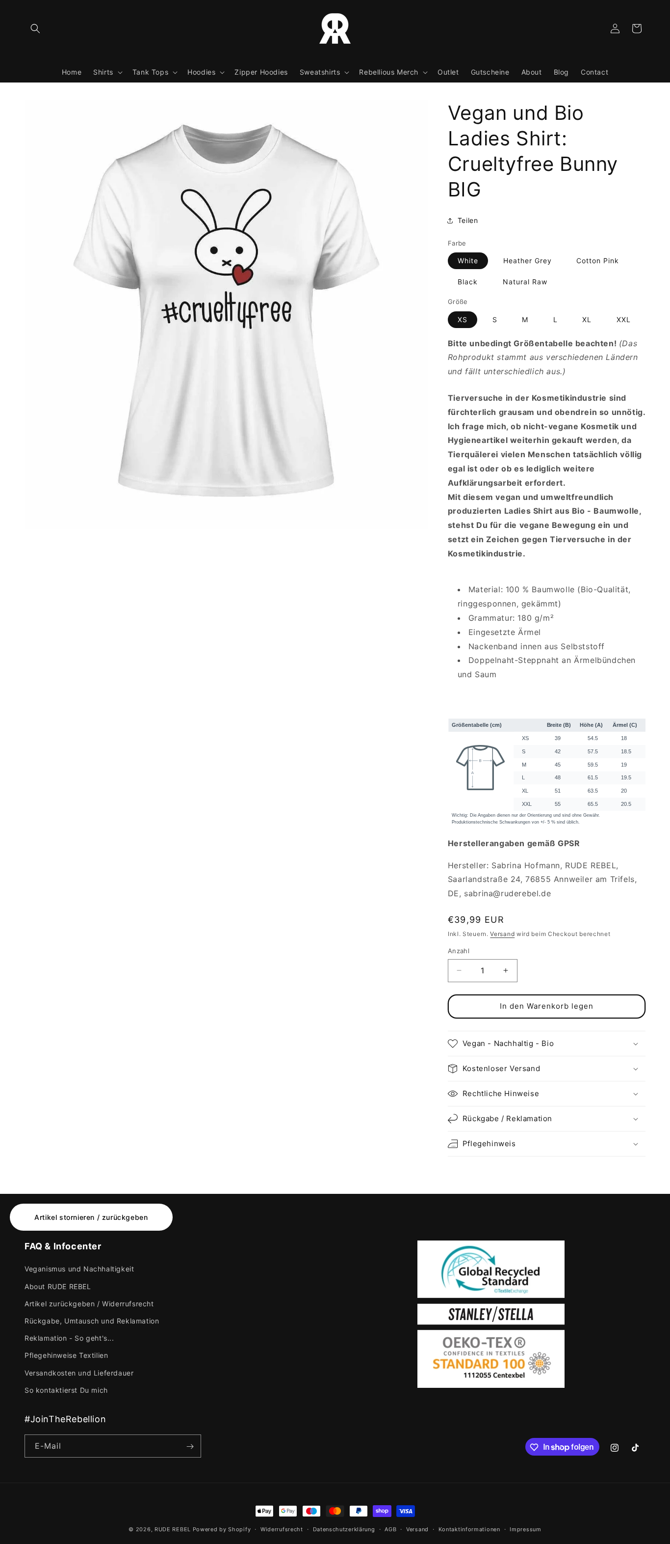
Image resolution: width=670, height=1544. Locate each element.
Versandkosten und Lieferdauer (79, 1373)
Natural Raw (525, 281)
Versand (502, 933)
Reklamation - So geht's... (69, 1338)
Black (468, 281)
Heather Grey (527, 260)
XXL (624, 319)
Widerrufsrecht (281, 1528)
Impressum (525, 1528)
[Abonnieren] (190, 1446)
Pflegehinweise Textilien (66, 1355)
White (468, 260)
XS (462, 319)
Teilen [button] (468, 220)
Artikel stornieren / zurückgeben (91, 1217)
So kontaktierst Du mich (66, 1390)
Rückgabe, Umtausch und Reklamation (92, 1321)
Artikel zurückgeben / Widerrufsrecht (89, 1303)
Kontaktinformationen (469, 1528)
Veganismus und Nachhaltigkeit (79, 1269)
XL (587, 319)
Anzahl (458, 951)
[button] (35, 28)
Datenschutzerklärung (344, 1528)
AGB (390, 1528)
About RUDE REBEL (58, 1286)
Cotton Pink (597, 260)
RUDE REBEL (173, 1529)
